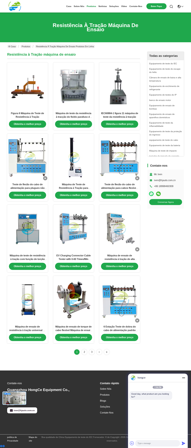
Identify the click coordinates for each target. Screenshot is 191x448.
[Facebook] (2, 446)
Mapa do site (33, 439)
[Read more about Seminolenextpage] (99, 352)
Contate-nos (135, 6)
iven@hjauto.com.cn (165, 180)
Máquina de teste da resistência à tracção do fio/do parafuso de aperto (73, 117)
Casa (68, 6)
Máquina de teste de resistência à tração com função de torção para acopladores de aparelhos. (27, 259)
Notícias (102, 6)
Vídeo (124, 6)
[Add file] (132, 443)
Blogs (103, 400)
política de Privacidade (12, 439)
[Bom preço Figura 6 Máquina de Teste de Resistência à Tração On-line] (27, 86)
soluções (114, 6)
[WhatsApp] (151, 194)
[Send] (183, 443)
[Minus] (183, 378)
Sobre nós (79, 6)
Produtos (91, 6)
